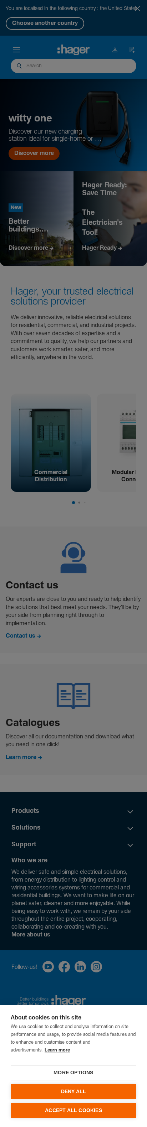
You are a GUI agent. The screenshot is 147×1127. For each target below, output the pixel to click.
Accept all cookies (73, 1110)
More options (73, 1072)
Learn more (57, 1050)
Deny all (73, 1091)
